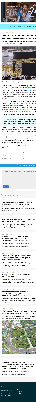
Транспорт (11, 253)
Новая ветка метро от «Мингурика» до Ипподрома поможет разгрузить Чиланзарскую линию (16, 257)
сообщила (27, 87)
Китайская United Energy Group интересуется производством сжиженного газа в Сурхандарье (15, 238)
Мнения (25, 26)
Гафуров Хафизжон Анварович (19, 109)
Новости (12, 26)
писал (12, 146)
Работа (19, 395)
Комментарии (16, 159)
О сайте (19, 389)
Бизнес (11, 217)
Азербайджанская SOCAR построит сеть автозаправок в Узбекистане (18, 220)
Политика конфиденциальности (22, 392)
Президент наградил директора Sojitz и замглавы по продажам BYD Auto (17, 203)
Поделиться (27, 159)
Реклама (19, 387)
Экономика (12, 200)
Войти (5, 187)
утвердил (24, 128)
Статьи (19, 26)
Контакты (19, 385)
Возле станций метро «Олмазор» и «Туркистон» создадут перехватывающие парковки (15, 294)
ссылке (33, 123)
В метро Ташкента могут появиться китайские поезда (16, 276)
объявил (29, 90)
